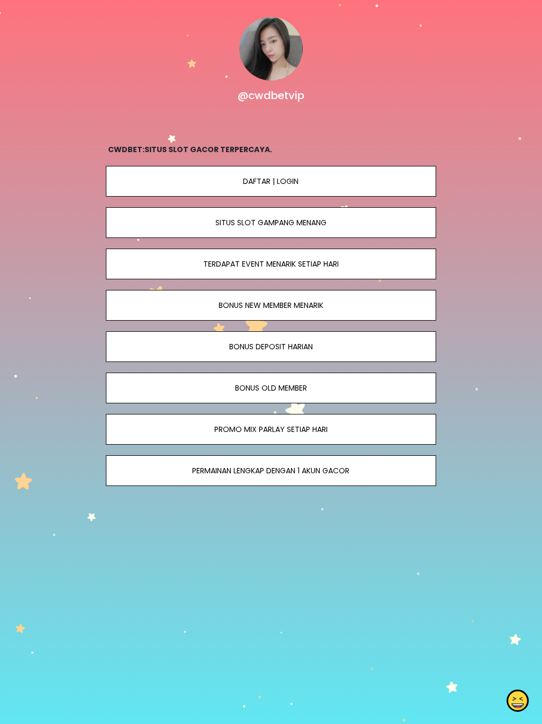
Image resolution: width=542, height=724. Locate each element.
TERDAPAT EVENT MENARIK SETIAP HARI (271, 264)
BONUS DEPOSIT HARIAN (271, 346)
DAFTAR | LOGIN (271, 181)
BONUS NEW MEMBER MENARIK (271, 305)
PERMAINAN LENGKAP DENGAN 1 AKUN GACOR (270, 470)
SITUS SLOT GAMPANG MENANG (271, 222)
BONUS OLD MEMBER (271, 388)
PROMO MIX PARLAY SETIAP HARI (271, 429)
